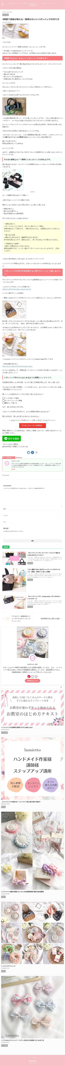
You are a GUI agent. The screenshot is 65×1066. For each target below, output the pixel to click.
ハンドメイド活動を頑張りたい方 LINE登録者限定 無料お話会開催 (22, 892)
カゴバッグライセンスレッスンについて (16, 289)
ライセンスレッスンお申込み (32, 425)
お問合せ (35, 1057)
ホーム (29, 1057)
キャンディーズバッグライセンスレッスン (17, 366)
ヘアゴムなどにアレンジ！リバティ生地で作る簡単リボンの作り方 (22, 1040)
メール (5, 515)
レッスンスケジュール (8, 966)
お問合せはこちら (32, 681)
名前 (4, 508)
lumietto (33, 5)
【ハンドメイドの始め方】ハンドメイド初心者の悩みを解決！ (21, 802)
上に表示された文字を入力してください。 (13, 531)
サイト (4, 522)
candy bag (6, 475)
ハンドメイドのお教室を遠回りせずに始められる (17, 727)
